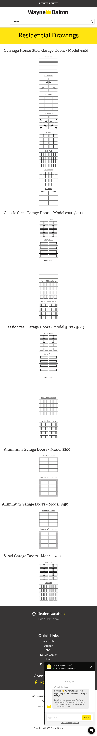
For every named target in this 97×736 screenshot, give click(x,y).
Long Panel (48, 240)
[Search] (91, 21)
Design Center (48, 654)
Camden (48, 57)
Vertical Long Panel (48, 301)
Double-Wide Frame (48, 477)
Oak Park (48, 151)
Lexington (49, 113)
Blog (48, 659)
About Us (48, 641)
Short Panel (48, 219)
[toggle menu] (5, 21)
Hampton (48, 94)
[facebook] (36, 682)
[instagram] (42, 682)
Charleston (48, 76)
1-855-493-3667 (48, 619)
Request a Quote (48, 3)
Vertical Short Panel (48, 281)
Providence (48, 170)
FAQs (49, 650)
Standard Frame (48, 456)
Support (48, 645)
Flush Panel (48, 260)
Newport (48, 132)
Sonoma (48, 583)
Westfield (48, 189)
